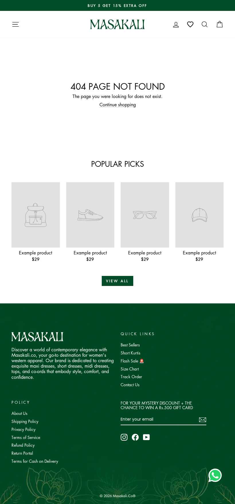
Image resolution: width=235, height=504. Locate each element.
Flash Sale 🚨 (132, 361)
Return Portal (22, 453)
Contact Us (130, 384)
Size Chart (130, 369)
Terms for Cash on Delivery (34, 461)
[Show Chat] (216, 475)
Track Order (131, 376)
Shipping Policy (24, 421)
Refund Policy (23, 445)
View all (117, 281)
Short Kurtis (130, 353)
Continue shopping (117, 104)
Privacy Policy (23, 429)
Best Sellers (130, 345)
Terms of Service (25, 437)
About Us (19, 413)
